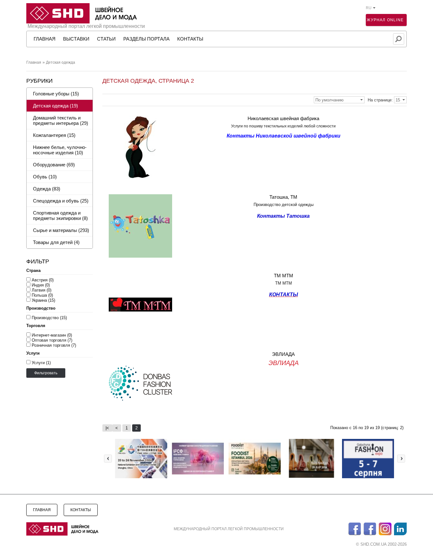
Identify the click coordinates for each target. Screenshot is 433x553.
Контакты (190, 39)
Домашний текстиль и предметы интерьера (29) (60, 120)
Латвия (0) (41, 290)
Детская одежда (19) (55, 105)
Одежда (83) (46, 188)
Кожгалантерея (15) (54, 135)
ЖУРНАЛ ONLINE (385, 20)
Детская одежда (60, 62)
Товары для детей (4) (56, 242)
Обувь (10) (45, 176)
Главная (33, 62)
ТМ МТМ (283, 275)
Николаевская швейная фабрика (283, 118)
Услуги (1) (41, 362)
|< (107, 428)
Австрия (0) (43, 280)
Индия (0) (41, 285)
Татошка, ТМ (283, 197)
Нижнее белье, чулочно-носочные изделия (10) (60, 150)
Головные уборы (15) (56, 93)
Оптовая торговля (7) (52, 340)
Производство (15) (49, 317)
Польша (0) (42, 295)
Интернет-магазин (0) (52, 335)
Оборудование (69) (54, 164)
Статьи (106, 39)
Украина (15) (43, 300)
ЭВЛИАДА (283, 354)
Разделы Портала (146, 39)
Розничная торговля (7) (54, 345)
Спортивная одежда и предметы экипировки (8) (60, 215)
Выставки (76, 39)
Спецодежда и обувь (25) (60, 200)
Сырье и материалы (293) (61, 230)
